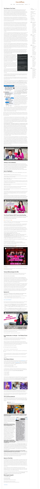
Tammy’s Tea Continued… (10, 162)
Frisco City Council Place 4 (22, 11)
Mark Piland (21, 13)
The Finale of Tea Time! (9, 8)
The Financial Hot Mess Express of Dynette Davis (34, 25)
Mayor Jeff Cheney (10, 14)
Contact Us (26, 4)
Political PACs (21, 14)
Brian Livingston (22, 9)
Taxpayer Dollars (19, 15)
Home (11, 4)
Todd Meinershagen (24, 15)
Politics (14, 4)
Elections (5, 11)
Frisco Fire (26, 165)
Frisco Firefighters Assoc (8, 12)
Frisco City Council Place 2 (15, 11)
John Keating (7, 13)
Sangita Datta (10, 15)
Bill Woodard (18, 9)
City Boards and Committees (14, 164)
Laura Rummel (17, 13)
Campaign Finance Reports (21, 216)
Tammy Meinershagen (14, 15)
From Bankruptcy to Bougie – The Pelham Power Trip (15, 336)
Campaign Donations (15, 216)
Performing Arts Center (16, 14)
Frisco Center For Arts (9, 11)
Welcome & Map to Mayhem (20, 4)
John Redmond (11, 13)
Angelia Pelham (15, 9)
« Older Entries (6, 484)
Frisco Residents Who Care (16, 166)
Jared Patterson (24, 12)
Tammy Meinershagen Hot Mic (11, 271)
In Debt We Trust (23, 360)
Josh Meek (14, 13)
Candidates (9, 10)
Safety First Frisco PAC (20, 168)
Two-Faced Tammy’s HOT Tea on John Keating (15, 215)
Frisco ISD (11, 166)
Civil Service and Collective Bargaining (15, 10)
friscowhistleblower (6, 9)
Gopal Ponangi (13, 12)
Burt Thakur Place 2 (15, 273)
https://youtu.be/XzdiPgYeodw (7, 299)
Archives (32, 8)
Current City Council (22, 10)
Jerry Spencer (9, 167)
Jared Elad (20, 12)
